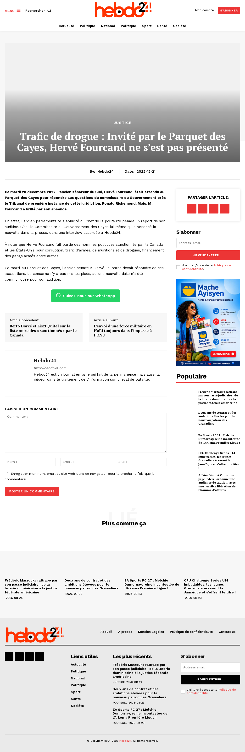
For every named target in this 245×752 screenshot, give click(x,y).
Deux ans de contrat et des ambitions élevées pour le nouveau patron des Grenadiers (217, 418)
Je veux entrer (206, 255)
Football (120, 702)
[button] (39, 10)
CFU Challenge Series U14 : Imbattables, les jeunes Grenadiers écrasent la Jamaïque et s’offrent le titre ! (218, 460)
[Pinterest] (213, 208)
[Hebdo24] (16, 373)
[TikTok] (52, 387)
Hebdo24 (105, 171)
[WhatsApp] (224, 208)
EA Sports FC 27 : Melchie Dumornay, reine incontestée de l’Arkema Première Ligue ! (219, 438)
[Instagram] (44, 387)
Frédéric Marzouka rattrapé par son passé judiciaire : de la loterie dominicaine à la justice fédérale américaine (218, 397)
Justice (123, 123)
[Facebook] (35, 387)
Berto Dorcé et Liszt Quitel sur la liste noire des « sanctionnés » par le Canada (43, 331)
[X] (60, 387)
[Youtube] (69, 387)
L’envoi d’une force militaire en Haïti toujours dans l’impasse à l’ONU (123, 331)
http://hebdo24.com (50, 368)
